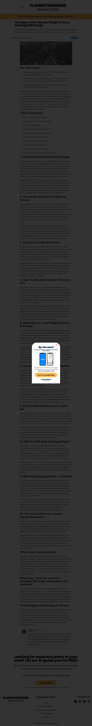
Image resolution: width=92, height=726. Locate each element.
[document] (46, 363)
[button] (56, 345)
